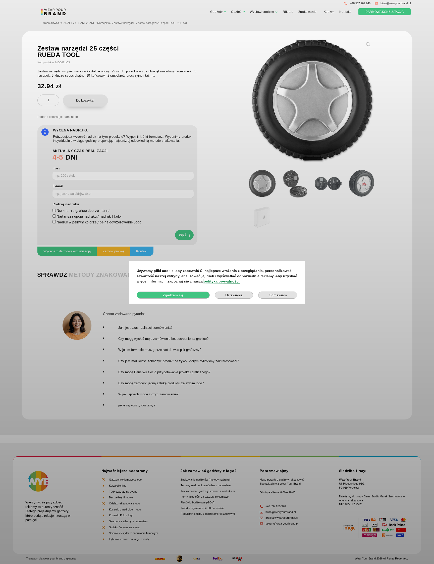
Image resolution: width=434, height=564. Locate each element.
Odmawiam (278, 295)
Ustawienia (234, 295)
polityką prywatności (222, 281)
